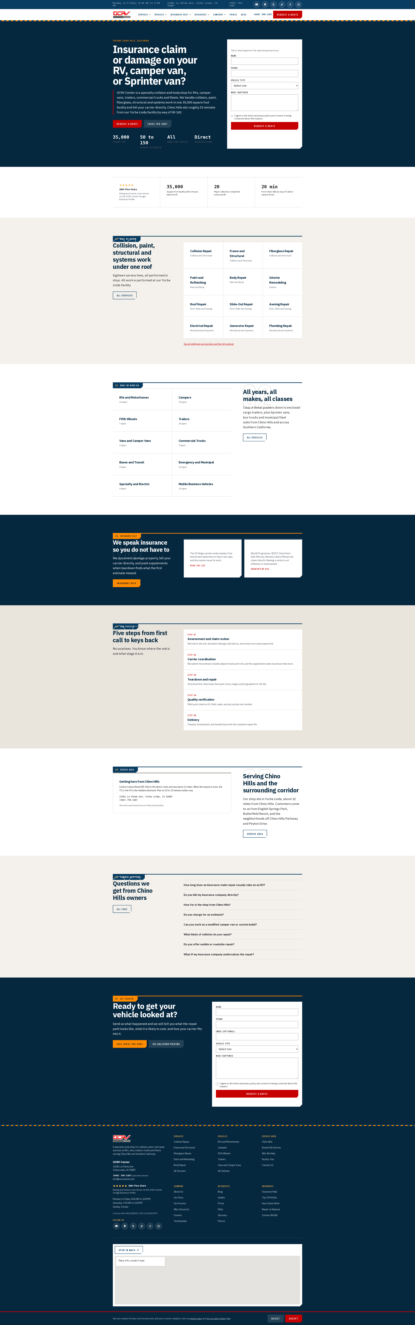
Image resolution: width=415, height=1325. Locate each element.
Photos (221, 1221)
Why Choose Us (181, 1209)
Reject (275, 1318)
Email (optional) (225, 1031)
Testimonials (180, 1221)
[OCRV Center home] (122, 14)
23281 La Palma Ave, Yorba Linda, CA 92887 (192, 4)
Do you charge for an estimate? (204, 914)
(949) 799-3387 (236, 4)
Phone (234, 68)
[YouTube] (256, 4)
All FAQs (122, 909)
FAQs (220, 1209)
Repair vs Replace (271, 1209)
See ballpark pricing (166, 1044)
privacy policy (196, 1318)
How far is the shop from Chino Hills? (207, 905)
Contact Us (267, 1165)
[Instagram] (298, 4)
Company (218, 14)
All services (125, 295)
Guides (221, 1197)
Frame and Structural (184, 1147)
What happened (239, 92)
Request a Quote (287, 14)
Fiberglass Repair (182, 1153)
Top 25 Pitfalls (269, 1197)
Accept (293, 1318)
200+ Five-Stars (137, 1185)
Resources (201, 14)
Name (233, 55)
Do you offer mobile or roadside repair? (209, 944)
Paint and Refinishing (184, 1159)
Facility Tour (268, 1159)
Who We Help (268, 1153)
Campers (222, 1147)
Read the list (198, 565)
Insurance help (126, 583)
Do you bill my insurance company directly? (211, 895)
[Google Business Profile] (265, 4)
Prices (233, 14)
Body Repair (180, 1165)
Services (143, 14)
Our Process (180, 1203)
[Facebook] (290, 4)
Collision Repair (181, 1141)
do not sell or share (216, 1318)
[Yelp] (273, 4)
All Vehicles (224, 1171)
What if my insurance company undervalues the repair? (219, 954)
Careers (178, 1215)
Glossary (222, 1215)
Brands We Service (271, 1147)
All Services (180, 1171)
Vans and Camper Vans (229, 1165)
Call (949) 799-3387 (130, 1044)
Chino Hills (267, 1141)
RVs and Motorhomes (228, 1141)
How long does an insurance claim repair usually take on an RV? (224, 885)
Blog (243, 14)
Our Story (178, 1197)
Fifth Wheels (224, 1153)
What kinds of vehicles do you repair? (208, 934)
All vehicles (255, 437)
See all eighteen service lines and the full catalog (209, 344)
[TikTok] (281, 4)
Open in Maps (127, 1250)
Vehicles (159, 14)
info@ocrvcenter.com (123, 1179)
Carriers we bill (260, 569)
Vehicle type (238, 80)
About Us (178, 1191)
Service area (255, 834)
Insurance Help (179, 14)
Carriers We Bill (270, 1215)
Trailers (222, 1159)
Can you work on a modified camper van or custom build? (220, 924)
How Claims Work (270, 1203)
